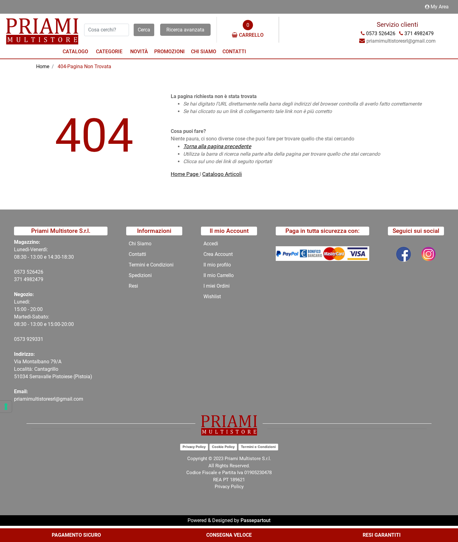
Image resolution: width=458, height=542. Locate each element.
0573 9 (21, 339)
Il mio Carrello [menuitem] (218, 275)
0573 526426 (28, 272)
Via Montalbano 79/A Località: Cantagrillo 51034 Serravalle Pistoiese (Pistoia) (53, 369)
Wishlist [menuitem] (212, 296)
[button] (144, 30)
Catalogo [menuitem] (75, 51)
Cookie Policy (223, 447)
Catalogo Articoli (222, 174)
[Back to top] (441, 518)
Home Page (185, 174)
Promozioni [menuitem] (169, 51)
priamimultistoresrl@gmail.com (48, 399)
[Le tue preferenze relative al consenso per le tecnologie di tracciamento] (6, 406)
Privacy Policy (194, 447)
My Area (440, 7)
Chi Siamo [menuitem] (203, 51)
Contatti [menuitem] (234, 51)
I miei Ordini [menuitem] (216, 286)
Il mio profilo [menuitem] (217, 265)
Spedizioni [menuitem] (140, 275)
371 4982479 (28, 279)
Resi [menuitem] (133, 286)
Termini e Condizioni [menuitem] (151, 265)
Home (42, 66)
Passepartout (255, 520)
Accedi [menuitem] (210, 244)
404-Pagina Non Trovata (84, 66)
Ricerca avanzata (185, 30)
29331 (36, 339)
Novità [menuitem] (139, 51)
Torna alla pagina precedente (217, 146)
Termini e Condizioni (258, 447)
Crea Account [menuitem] (218, 254)
